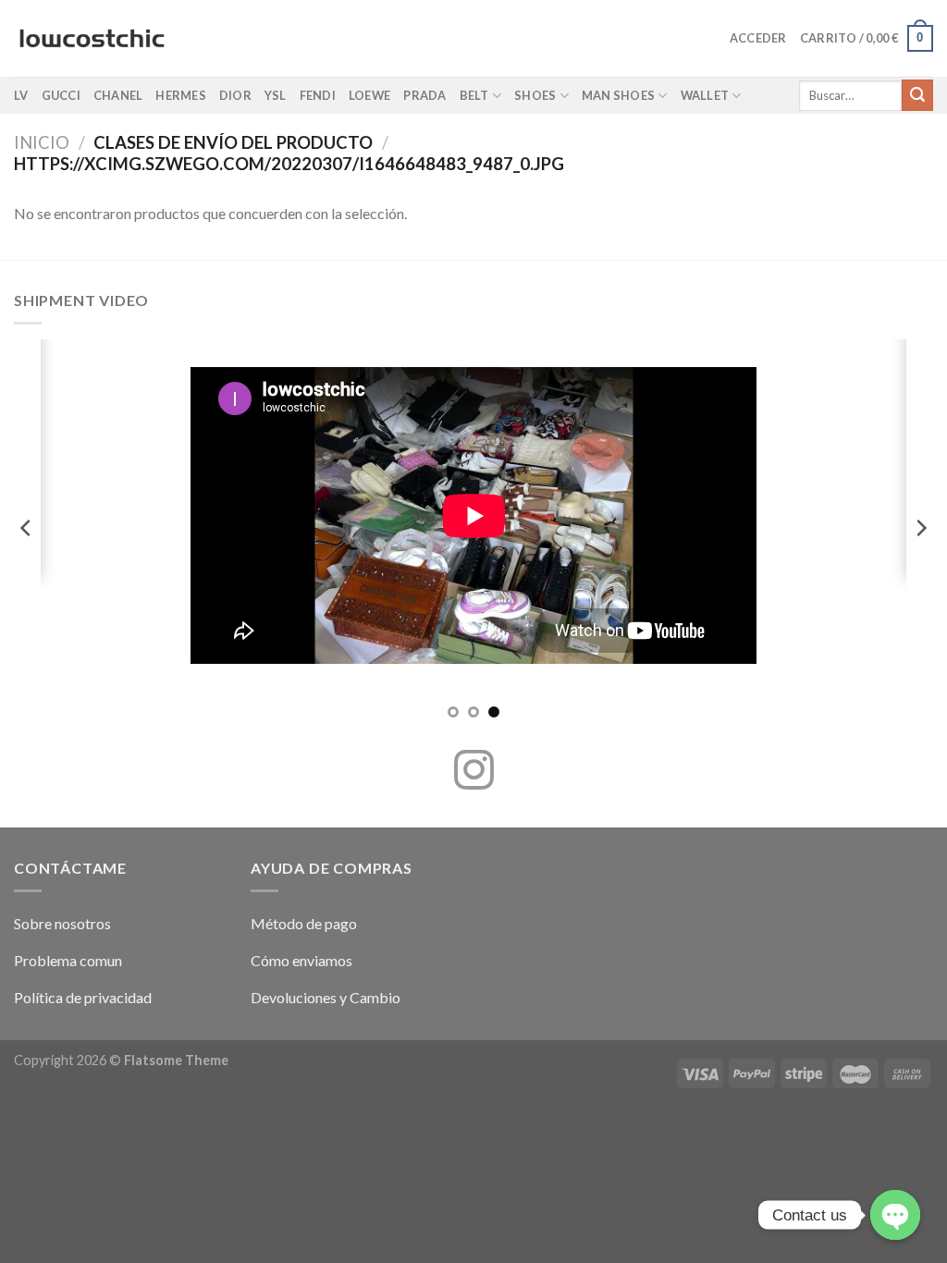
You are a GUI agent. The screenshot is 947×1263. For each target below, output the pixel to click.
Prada (424, 95)
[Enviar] (917, 95)
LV (21, 95)
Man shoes (618, 95)
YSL (275, 95)
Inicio (41, 142)
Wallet (705, 95)
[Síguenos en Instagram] (474, 773)
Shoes (535, 95)
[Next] (920, 527)
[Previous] (27, 527)
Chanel (118, 95)
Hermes (180, 95)
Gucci (61, 95)
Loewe (369, 95)
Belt (474, 95)
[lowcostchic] (92, 38)
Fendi (318, 95)
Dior (235, 95)
